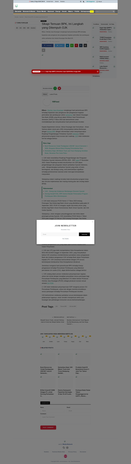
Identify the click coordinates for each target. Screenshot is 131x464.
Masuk (100, 1)
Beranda (18, 11)
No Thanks (65, 238)
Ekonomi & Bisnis (29, 11)
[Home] (24, 5)
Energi (58, 11)
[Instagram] (80, 1)
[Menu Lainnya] (92, 11)
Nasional (51, 11)
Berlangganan (91, 1)
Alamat (57, 1)
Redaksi (62, 1)
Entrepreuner (86, 11)
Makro (70, 11)
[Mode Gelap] (83, 1)
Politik (77, 11)
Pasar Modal (41, 11)
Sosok (64, 11)
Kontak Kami (50, 1)
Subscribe (84, 234)
